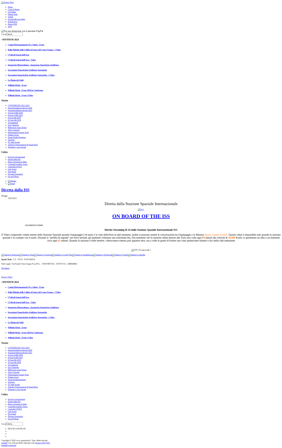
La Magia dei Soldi (16, 80)
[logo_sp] (7, 2)
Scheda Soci (12, 22)
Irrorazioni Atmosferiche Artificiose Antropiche (27, 70)
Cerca (3, 34)
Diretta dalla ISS (14, 159)
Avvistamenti (13, 123)
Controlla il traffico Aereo (18, 164)
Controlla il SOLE (15, 167)
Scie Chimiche (13, 125)
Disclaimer (5, 268)
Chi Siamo (12, 12)
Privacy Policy (7, 277)
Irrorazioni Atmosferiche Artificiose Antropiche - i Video (31, 75)
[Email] (11, 184)
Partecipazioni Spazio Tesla (18, 132)
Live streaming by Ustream (34, 225)
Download (12, 172)
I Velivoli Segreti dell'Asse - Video (22, 60)
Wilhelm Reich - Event (17, 85)
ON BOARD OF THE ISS (141, 216)
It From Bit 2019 (14, 118)
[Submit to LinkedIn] (136, 255)
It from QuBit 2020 (15, 113)
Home (10, 7)
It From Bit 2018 (14, 120)
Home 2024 (12, 24)
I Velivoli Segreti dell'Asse (18, 55)
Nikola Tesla (12, 14)
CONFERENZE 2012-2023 (19, 105)
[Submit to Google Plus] (62, 255)
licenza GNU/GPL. (42, 443)
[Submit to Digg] (26, 255)
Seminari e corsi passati (17, 147)
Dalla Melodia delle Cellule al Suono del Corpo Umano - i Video (34, 50)
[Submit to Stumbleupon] (82, 255)
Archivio (11, 140)
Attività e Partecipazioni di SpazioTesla (23, 145)
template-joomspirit (8, 445)
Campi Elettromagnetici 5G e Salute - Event (26, 45)
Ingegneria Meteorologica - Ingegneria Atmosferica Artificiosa (33, 65)
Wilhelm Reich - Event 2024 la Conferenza (25, 90)
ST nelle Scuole (14, 142)
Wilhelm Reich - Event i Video (20, 95)
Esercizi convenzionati (16, 157)
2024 (10, 26)
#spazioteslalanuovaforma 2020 (20, 108)
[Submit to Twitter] (120, 255)
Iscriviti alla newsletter (16, 19)
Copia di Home (14, 9)
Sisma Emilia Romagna (17, 137)
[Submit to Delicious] (10, 255)
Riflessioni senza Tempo (17, 127)
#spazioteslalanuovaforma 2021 (20, 110)
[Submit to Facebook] (43, 255)
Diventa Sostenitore (15, 174)
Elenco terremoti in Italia (17, 162)
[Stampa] (12, 181)
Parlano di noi (13, 135)
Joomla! (4, 443)
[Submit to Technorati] (102, 255)
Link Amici (12, 169)
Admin (10, 17)
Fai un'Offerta (13, 176)
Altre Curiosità (13, 130)
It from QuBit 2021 (15, 115)
